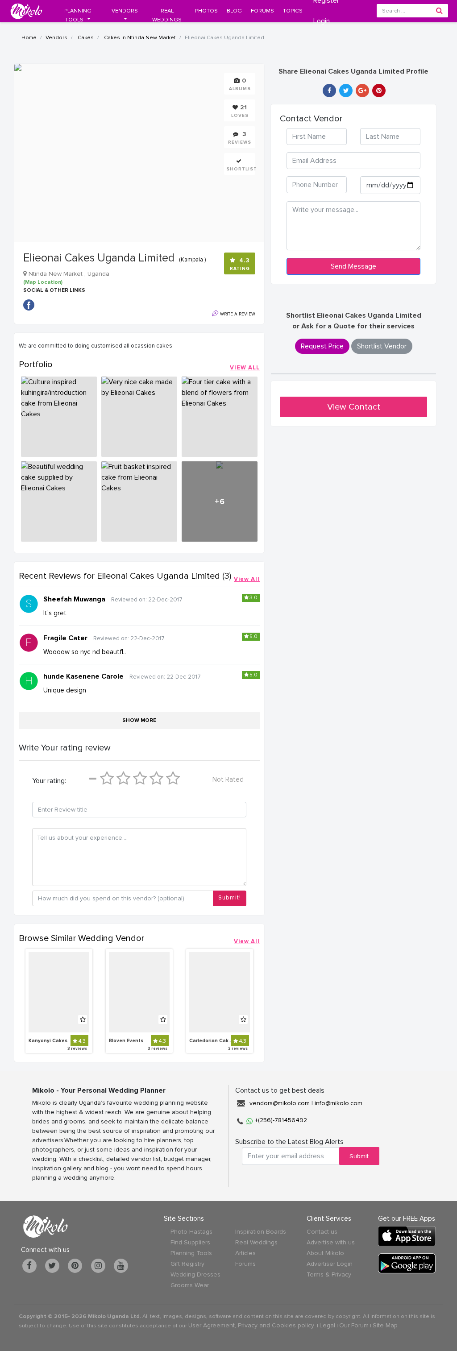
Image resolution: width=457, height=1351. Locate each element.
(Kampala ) (192, 259)
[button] (77, 15)
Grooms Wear (189, 1285)
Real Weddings (256, 1242)
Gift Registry (187, 1264)
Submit (359, 1156)
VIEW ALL (245, 367)
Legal (327, 1325)
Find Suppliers (190, 1242)
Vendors (56, 37)
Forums (245, 1264)
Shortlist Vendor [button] (382, 346)
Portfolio (36, 364)
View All (247, 579)
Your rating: (49, 780)
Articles (245, 1253)
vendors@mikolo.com (279, 1103)
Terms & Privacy (329, 1274)
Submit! (229, 897)
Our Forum (354, 1325)
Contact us (322, 1231)
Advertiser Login (330, 1264)
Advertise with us (331, 1242)
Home (29, 37)
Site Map (385, 1325)
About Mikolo (325, 1253)
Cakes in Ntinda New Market (139, 37)
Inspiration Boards (260, 1231)
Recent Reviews (119, 576)
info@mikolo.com (338, 1103)
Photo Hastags (191, 1231)
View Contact (353, 407)
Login (321, 21)
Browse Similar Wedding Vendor (81, 938)
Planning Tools (191, 1253)
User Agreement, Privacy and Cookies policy (251, 1325)
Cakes (85, 37)
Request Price (322, 346)
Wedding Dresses (195, 1274)
